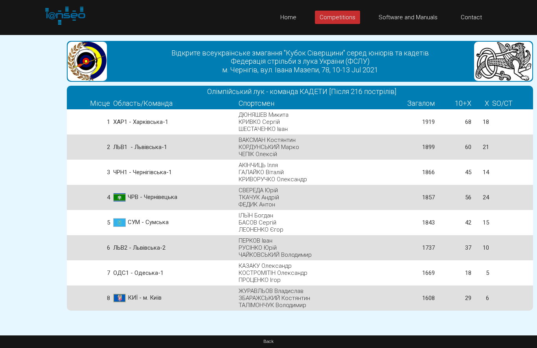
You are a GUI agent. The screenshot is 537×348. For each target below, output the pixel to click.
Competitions (337, 17)
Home (288, 17)
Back (268, 341)
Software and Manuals (408, 17)
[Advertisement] (31, 153)
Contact (471, 17)
